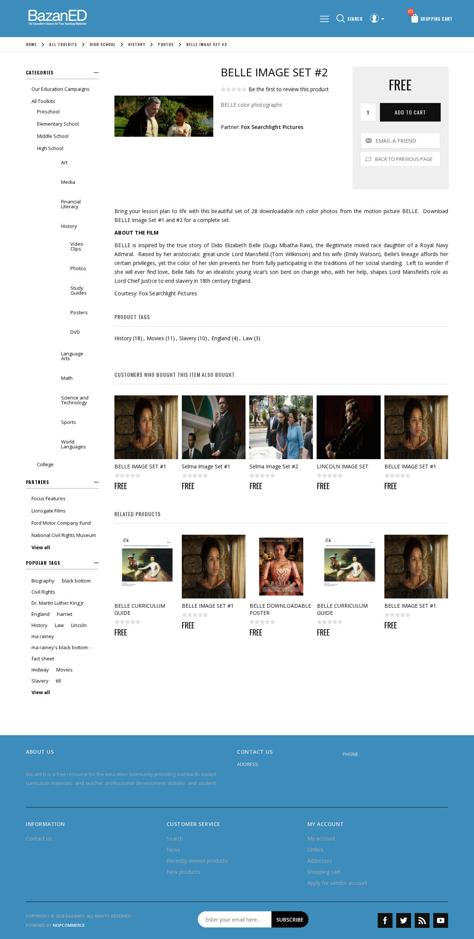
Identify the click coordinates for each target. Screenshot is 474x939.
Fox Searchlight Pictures (272, 126)
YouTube (440, 920)
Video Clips (76, 246)
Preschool (48, 111)
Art (64, 162)
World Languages (73, 444)
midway (40, 669)
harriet (64, 614)
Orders (315, 849)
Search (175, 838)
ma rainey (42, 636)
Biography (42, 580)
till (58, 680)
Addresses (319, 860)
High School (50, 148)
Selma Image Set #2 (274, 466)
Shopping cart (323, 871)
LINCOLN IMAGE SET (342, 466)
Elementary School (58, 123)
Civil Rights (43, 591)
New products (183, 871)
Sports (68, 422)
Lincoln (79, 625)
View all (40, 547)
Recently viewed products (197, 860)
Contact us (39, 838)
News (173, 849)
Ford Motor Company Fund (61, 523)
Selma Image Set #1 (206, 466)
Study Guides (78, 290)
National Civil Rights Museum (63, 535)
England (40, 614)
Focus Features (48, 498)
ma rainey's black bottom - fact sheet (60, 653)
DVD (75, 332)
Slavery (40, 680)
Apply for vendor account (337, 882)
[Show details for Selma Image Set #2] (281, 427)
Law (59, 625)
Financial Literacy (71, 204)
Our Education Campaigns (60, 89)
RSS (422, 920)
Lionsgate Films (48, 510)
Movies (64, 669)
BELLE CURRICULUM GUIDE (139, 609)
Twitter (403, 920)
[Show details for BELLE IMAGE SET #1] (146, 427)
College (45, 464)
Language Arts (72, 356)
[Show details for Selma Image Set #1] (214, 427)
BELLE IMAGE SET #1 (140, 466)
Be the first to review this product (288, 89)
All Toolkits (43, 101)
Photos (78, 268)
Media (68, 182)
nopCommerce (69, 925)
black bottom (76, 580)
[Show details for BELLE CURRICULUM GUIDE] (146, 566)
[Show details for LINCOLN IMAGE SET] (349, 427)
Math (67, 378)
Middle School (53, 136)
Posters (79, 312)
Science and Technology (75, 400)
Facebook (385, 920)
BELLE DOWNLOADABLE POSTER (280, 609)
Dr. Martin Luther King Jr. (58, 603)
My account (321, 838)
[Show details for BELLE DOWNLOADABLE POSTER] (281, 566)
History (69, 226)
